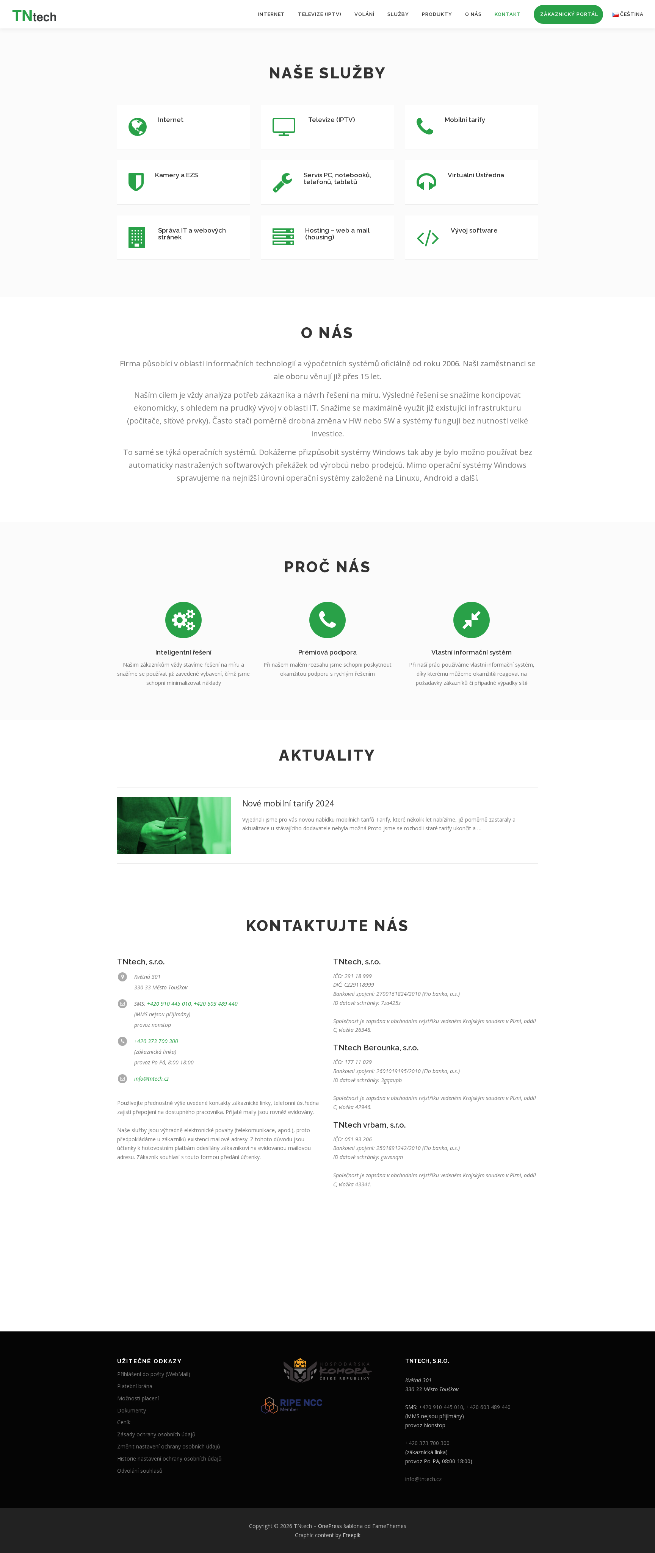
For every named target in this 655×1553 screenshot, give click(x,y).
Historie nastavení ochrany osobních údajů (169, 1458)
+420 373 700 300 (156, 1041)
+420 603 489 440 (216, 1003)
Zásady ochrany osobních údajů (156, 1434)
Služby (398, 14)
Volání (364, 14)
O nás (473, 14)
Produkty (437, 14)
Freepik (351, 1535)
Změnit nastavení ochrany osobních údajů (168, 1446)
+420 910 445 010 (169, 1003)
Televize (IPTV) (320, 14)
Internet (271, 14)
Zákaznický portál (569, 14)
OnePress (330, 1526)
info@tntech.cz (151, 1078)
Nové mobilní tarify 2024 (288, 803)
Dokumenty (131, 1410)
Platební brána (134, 1386)
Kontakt (508, 14)
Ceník (123, 1422)
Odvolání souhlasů (140, 1470)
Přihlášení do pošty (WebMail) (153, 1374)
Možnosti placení (138, 1398)
